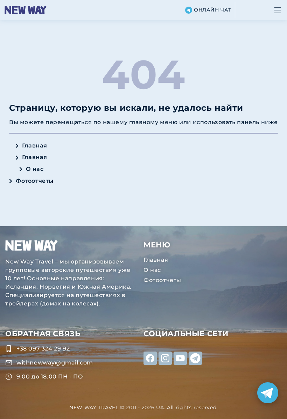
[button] (277, 10)
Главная (34, 145)
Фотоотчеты (35, 181)
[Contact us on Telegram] (267, 392)
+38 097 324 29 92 (43, 348)
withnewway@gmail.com (54, 362)
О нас (35, 169)
